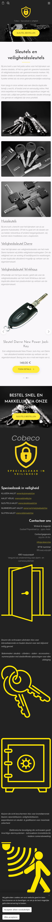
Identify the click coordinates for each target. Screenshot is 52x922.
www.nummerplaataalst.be (35, 508)
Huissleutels (8, 221)
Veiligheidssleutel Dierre (16, 244)
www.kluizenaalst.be (26, 493)
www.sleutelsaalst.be (27, 503)
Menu (49, 3)
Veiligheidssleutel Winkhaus (19, 269)
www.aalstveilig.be (23, 498)
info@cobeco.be (44, 542)
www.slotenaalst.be (24, 513)
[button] (7, 3)
